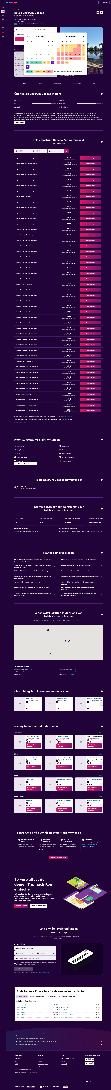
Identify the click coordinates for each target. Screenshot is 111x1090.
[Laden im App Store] (89, 1063)
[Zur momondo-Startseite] (12, 2)
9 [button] (52, 50)
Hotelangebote (18, 8)
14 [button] (44, 54)
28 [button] (44, 62)
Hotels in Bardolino (64, 1010)
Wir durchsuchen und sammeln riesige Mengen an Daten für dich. (36, 1041)
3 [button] (27, 50)
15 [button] (48, 54)
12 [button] (36, 54)
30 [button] (53, 62)
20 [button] (40, 58)
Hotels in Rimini (21, 1012)
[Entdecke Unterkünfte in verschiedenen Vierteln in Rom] (102, 726)
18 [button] (32, 58)
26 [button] (36, 62)
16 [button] (52, 54)
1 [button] (48, 46)
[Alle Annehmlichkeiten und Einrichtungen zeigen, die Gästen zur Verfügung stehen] (102, 440)
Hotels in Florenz (63, 1017)
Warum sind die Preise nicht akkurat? (27, 1044)
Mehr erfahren (68, 416)
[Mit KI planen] (3, 22)
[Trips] (3, 27)
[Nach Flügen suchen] (3, 8)
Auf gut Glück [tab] (52, 996)
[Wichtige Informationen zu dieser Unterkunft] (102, 509)
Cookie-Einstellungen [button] (20, 422)
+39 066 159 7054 (19, 21)
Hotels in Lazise (21, 1017)
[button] (3, 3)
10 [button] (27, 54)
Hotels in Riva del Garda (65, 1005)
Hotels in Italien (37, 8)
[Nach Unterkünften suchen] (3, 11)
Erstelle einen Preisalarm (88, 844)
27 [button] (40, 62)
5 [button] (79, 46)
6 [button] (40, 50)
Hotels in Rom (56, 8)
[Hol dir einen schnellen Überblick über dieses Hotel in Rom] (102, 94)
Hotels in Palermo (21, 1014)
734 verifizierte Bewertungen (33, 23)
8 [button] (48, 50)
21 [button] (44, 58)
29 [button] (48, 62)
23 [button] (52, 58)
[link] (33, 745)
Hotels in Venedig (21, 1005)
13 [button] (40, 54)
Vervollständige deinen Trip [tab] (67, 996)
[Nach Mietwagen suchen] (3, 15)
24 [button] (27, 62)
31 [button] (27, 66)
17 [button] (27, 58)
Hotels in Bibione (63, 1007)
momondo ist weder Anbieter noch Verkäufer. (30, 1038)
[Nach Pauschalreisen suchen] (3, 19)
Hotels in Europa (28, 8)
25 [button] (32, 62)
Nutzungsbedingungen (44, 972)
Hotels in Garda (63, 1012)
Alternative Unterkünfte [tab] (37, 996)
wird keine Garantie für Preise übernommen (57, 1033)
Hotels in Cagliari (21, 1010)
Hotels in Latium (47, 8)
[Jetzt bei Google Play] (89, 1059)
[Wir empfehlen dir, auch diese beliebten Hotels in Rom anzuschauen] (102, 691)
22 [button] (48, 58)
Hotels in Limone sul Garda (66, 1014)
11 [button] (31, 54)
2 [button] (52, 46)
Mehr (100, 733)
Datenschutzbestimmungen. (21, 973)
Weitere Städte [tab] (22, 996)
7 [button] (44, 50)
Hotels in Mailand (21, 1007)
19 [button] (36, 58)
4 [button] (31, 50)
